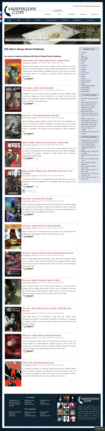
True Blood (42, 413)
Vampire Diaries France (30, 415)
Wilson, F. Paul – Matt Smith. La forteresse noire (38, 362)
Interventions (83, 14)
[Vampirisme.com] (20, 16)
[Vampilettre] (71, 14)
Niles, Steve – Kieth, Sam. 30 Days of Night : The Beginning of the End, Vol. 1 (48, 253)
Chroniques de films (29, 400)
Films (19, 20)
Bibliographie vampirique (15, 412)
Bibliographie (97, 6)
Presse (59, 14)
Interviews (77, 20)
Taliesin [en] (27, 413)
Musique (65, 20)
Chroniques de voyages (14, 402)
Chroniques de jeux (44, 400)
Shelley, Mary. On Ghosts (87, 111)
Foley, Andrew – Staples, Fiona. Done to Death (37, 88)
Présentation (48, 14)
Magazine (83, 74)
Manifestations (51, 20)
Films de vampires (44, 412)
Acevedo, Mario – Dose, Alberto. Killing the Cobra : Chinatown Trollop (45, 60)
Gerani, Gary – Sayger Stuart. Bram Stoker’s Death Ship (40, 115)
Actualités (90, 20)
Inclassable (84, 69)
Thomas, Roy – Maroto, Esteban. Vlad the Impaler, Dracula (41, 335)
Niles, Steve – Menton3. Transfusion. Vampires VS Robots (41, 280)
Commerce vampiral (29, 403)
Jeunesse (83, 71)
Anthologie (84, 52)
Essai (82, 63)
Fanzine (83, 67)
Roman (83, 84)
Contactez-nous (95, 14)
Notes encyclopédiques (14, 403)
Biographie (84, 60)
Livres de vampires (26, 62)
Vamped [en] (12, 415)
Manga (83, 76)
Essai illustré (84, 65)
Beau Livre (84, 56)
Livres (9, 20)
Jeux (27, 20)
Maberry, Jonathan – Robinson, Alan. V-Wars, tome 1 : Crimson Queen (45, 142)
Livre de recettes (85, 73)
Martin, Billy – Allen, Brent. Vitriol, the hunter (37, 198)
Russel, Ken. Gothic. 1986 (87, 118)
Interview (42, 402)
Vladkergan (34, 62)
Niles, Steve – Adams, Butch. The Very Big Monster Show (41, 225)
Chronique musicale (45, 403)
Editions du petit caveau (30, 412)
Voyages (37, 20)
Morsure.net (12, 413)
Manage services (99, 428)
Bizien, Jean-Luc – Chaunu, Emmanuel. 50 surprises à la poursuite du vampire (88, 107)
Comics (83, 61)
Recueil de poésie (85, 82)
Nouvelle (83, 78)
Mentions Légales (89, 6)
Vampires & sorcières (45, 415)
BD (82, 54)
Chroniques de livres (14, 400)
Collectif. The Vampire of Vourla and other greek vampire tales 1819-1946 (90, 115)
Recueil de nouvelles (86, 80)
